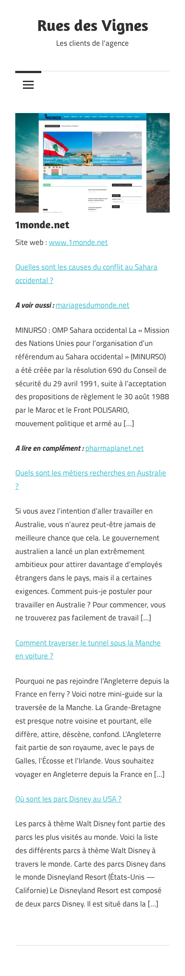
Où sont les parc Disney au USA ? (68, 799)
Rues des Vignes (92, 25)
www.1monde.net (78, 242)
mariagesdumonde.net (92, 305)
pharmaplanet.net (114, 448)
